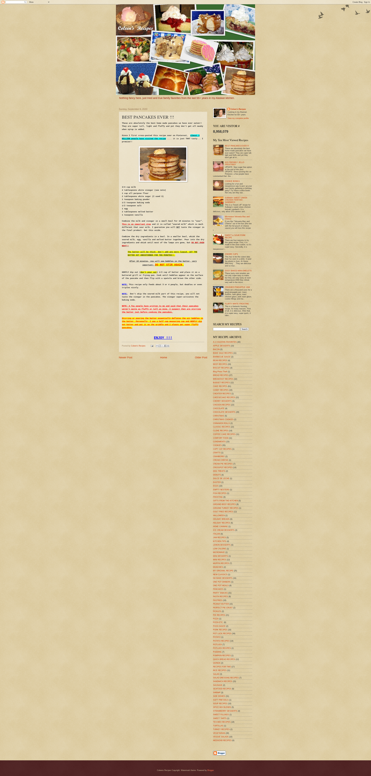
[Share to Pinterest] (168, 345)
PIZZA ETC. (218, 622)
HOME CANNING (220, 526)
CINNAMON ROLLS (221, 423)
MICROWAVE (219, 552)
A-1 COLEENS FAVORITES (225, 342)
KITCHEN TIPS (219, 541)
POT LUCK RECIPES (222, 633)
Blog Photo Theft (220, 372)
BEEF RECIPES (220, 364)
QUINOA (216, 663)
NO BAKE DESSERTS (222, 578)
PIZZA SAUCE (219, 626)
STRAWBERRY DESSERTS (225, 711)
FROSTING (218, 497)
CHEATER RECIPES (222, 394)
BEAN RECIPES (220, 360)
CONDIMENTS (219, 442)
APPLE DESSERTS (221, 346)
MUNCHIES (218, 567)
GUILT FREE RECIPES (223, 512)
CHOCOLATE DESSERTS (224, 412)
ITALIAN (216, 534)
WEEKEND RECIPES (222, 740)
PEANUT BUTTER (221, 604)
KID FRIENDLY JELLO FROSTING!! (234, 163)
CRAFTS (217, 453)
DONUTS (217, 475)
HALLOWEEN (219, 515)
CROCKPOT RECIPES (223, 467)
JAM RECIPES (219, 537)
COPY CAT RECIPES (222, 449)
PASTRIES (217, 600)
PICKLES (217, 611)
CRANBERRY (219, 456)
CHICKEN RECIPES (221, 405)
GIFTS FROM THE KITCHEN (225, 501)
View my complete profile (238, 118)
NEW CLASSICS (220, 574)
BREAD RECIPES (221, 375)
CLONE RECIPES (220, 431)
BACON (216, 349)
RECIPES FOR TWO (222, 667)
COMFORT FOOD (220, 438)
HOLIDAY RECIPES (221, 523)
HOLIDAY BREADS (221, 519)
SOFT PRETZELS (221, 700)
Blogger (210, 770)
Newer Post (125, 357)
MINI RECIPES (219, 560)
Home (163, 357)
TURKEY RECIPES (221, 729)
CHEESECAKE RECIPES (224, 397)
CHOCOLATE (218, 408)
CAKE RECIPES (220, 386)
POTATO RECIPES (221, 641)
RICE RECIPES (220, 670)
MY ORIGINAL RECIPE (223, 571)
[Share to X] (162, 345)
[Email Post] (152, 346)
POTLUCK (217, 644)
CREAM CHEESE (220, 460)
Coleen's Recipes (138, 346)
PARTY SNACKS (220, 593)
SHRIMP (216, 692)
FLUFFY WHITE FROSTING (237, 304)
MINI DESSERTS (220, 556)
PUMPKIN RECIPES (222, 655)
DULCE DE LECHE (221, 478)
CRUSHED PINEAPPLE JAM (237, 287)
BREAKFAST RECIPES (223, 379)
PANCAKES (218, 589)
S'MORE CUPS (231, 254)
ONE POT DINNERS (222, 582)
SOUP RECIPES (220, 703)
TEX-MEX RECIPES (222, 722)
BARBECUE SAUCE (222, 357)
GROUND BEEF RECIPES (224, 504)
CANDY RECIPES (221, 390)
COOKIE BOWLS (232, 181)
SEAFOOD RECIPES (222, 689)
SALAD (216, 674)
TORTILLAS (218, 726)
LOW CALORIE (219, 549)
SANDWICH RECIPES (222, 681)
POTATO (217, 637)
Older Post (201, 357)
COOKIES (217, 445)
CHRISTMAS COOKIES (223, 419)
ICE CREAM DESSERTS (223, 530)
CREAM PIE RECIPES (223, 464)
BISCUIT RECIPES (221, 368)
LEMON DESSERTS (222, 545)
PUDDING (217, 652)
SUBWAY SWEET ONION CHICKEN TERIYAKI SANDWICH (236, 200)
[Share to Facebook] (165, 345)
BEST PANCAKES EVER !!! (237, 146)
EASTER (217, 482)
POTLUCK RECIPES (222, 648)
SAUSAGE (217, 685)
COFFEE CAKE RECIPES (224, 434)
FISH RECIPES (219, 493)
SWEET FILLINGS (221, 714)
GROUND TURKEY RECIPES (225, 508)
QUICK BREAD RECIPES (224, 659)
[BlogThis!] (159, 345)
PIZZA (216, 619)
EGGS (216, 486)
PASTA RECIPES (220, 596)
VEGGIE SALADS (221, 737)
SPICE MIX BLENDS (222, 707)
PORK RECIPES (220, 630)
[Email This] (157, 345)
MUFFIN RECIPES (221, 563)
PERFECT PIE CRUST (223, 608)
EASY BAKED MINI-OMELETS (238, 271)
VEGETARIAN (219, 733)
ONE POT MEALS (221, 585)
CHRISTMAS (218, 416)
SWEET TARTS (220, 718)
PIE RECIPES (219, 615)
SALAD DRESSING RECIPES (226, 678)
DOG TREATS (219, 471)
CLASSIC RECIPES (221, 427)
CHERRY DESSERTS (222, 401)
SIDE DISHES (219, 696)
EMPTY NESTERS (221, 490)
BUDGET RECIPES (221, 383)
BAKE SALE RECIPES (223, 353)
